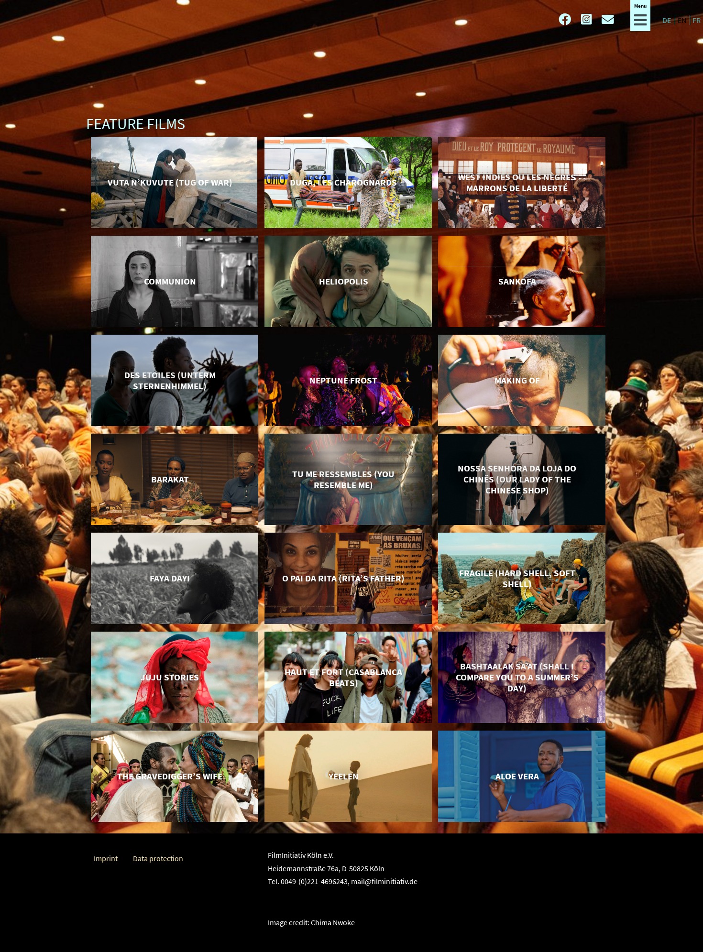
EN (683, 20)
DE (667, 20)
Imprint (106, 858)
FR (696, 20)
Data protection (158, 858)
